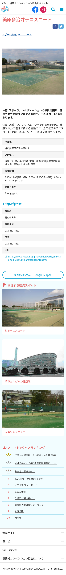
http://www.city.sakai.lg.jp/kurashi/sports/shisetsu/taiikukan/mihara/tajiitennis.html (34, 258)
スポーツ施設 (9, 34)
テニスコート (25, 34)
